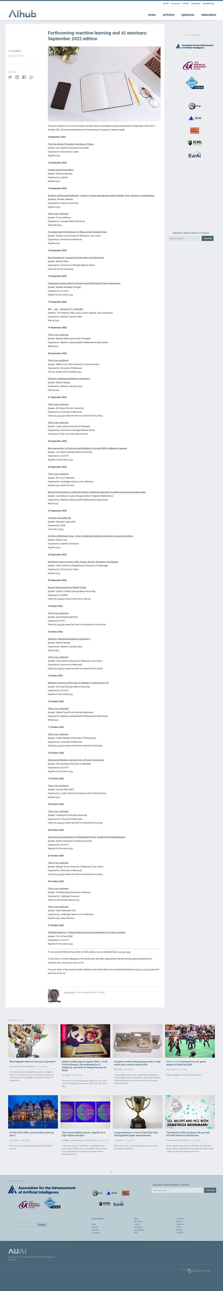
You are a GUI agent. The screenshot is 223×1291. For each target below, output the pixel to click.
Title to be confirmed (58, 214)
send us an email (143, 969)
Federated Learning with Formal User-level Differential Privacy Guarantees (84, 283)
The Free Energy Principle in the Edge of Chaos (71, 144)
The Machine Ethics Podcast (177, 1140)
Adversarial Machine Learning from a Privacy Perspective (76, 760)
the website (59, 415)
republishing (208, 3)
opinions (187, 15)
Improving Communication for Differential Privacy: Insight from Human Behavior (86, 837)
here (58, 155)
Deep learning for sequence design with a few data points (76, 257)
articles (168, 15)
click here (66, 962)
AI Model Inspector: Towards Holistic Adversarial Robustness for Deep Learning (86, 932)
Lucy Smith (16, 51)
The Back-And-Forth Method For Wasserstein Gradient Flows (77, 232)
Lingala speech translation (61, 170)
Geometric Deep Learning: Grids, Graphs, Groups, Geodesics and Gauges (83, 562)
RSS (135, 1233)
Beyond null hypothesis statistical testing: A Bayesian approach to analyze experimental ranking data (97, 492)
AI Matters (66, 1140)
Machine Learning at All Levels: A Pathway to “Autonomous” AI (78, 683)
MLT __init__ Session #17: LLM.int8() (65, 309)
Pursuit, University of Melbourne (22, 1066)
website (61, 599)
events (186, 3)
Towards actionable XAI (59, 518)
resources (175, 3)
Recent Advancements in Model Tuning (67, 587)
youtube (179, 1233)
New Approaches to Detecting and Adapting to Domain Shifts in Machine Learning (87, 448)
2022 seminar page (122, 952)
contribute (195, 3)
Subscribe (208, 238)
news (152, 15)
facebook (180, 1224)
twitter (179, 1227)
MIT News (118, 1069)
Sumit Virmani (92, 1140)
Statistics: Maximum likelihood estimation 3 (69, 378)
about (166, 3)
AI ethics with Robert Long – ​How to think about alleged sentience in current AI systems (90, 536)
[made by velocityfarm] (195, 1271)
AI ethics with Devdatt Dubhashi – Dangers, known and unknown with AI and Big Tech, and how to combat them (101, 195)
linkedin (179, 1221)
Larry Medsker (76, 1140)
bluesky (179, 1230)
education (208, 15)
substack (180, 1219)
